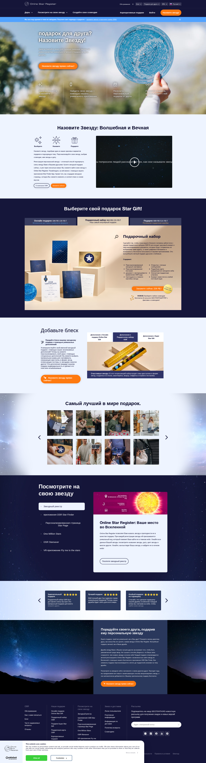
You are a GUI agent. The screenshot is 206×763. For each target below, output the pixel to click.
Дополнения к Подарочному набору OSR (125, 337)
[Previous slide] (39, 437)
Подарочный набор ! (103, 221)
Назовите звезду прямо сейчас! (58, 66)
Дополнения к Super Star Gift (151, 337)
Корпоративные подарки (132, 12)
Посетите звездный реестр (114, 561)
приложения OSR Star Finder (59, 514)
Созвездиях (109, 732)
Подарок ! (155, 222)
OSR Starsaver (51, 542)
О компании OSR (42, 185)
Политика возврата (112, 728)
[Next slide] (166, 437)
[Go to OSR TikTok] (150, 733)
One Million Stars (52, 534)
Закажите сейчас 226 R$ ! (149, 288)
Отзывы (28, 729)
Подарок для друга (151, 4)
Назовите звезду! (171, 12)
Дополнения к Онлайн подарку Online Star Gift (99, 337)
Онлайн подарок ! (50, 222)
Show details (130, 753)
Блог (137, 4)
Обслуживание (125, 4)
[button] (89, 360)
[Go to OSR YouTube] (161, 733)
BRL (163, 4)
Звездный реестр (53, 506)
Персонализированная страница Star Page (63, 524)
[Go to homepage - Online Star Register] (40, 4)
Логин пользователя (113, 711)
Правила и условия (162, 754)
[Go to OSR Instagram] (145, 733)
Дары (27, 12)
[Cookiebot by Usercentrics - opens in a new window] (11, 758)
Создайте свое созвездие (85, 12)
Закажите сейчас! (58, 185)
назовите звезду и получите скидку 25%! (101, 19)
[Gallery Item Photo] (60, 423)
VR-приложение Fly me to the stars (62, 550)
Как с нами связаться (33, 715)
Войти (152, 12)
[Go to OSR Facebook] (156, 733)
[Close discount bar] (179, 19)
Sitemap (176, 754)
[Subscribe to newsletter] (178, 725)
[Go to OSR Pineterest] (167, 733)
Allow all (36, 758)
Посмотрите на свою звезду (51, 12)
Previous (39, 600)
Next (166, 600)
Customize (60, 758)
